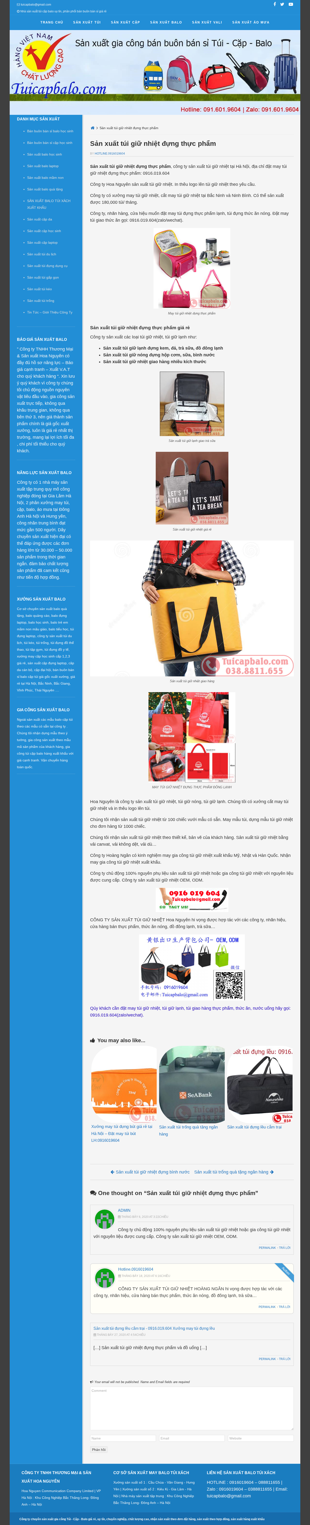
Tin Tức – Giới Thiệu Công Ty (49, 312)
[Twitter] (282, 5)
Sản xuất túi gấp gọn (43, 277)
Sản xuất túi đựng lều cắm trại (254, 1127)
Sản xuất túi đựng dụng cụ (47, 266)
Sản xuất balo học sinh (44, 154)
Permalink (267, 1248)
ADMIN (124, 1210)
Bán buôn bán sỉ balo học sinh (50, 131)
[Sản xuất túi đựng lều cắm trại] (260, 1084)
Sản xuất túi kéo (39, 289)
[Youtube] (291, 5)
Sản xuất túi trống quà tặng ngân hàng (231, 1172)
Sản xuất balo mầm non (45, 178)
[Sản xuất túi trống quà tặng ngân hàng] (192, 1084)
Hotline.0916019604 (110, 153)
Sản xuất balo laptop (43, 166)
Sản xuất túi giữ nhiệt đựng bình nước (153, 1172)
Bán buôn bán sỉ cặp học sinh (49, 143)
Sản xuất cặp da (39, 219)
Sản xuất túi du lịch (41, 254)
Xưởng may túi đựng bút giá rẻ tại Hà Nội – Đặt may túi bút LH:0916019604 (121, 1133)
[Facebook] (274, 5)
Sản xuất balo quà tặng (45, 189)
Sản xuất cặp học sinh (44, 231)
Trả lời (284, 1248)
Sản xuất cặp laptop (42, 242)
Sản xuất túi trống (40, 301)
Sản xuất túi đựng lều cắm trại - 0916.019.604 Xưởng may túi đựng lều (154, 1328)
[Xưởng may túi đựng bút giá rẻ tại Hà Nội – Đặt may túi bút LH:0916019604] (124, 1084)
